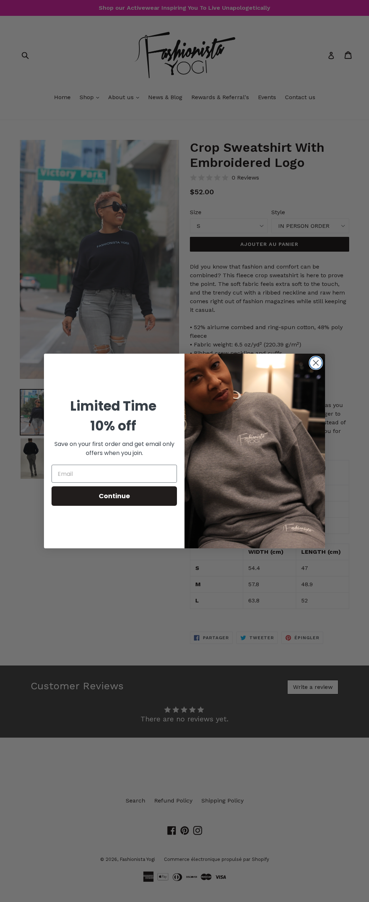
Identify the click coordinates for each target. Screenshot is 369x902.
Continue (114, 495)
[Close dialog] (316, 363)
